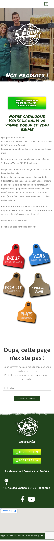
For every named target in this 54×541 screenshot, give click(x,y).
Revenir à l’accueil (27, 398)
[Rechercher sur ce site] (27, 388)
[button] (27, 103)
